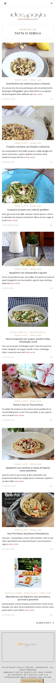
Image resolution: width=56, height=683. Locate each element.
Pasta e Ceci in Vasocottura (28, 404)
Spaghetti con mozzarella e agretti (28, 272)
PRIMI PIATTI (21, 80)
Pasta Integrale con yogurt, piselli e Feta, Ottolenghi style (28, 340)
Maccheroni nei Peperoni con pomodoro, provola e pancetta (28, 598)
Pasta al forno (13, 593)
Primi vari (36, 80)
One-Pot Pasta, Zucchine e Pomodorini (28, 533)
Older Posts (44, 623)
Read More (38, 94)
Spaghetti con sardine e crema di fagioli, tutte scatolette (28, 469)
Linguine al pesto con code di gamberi (28, 209)
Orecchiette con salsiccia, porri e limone (28, 83)
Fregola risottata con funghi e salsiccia (28, 146)
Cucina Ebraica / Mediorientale (28, 332)
